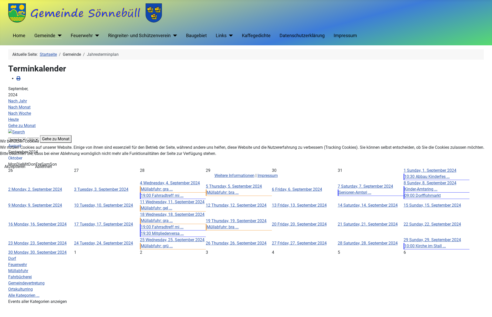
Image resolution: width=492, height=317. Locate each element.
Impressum (268, 175)
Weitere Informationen (234, 175)
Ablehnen (43, 166)
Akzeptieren (14, 166)
